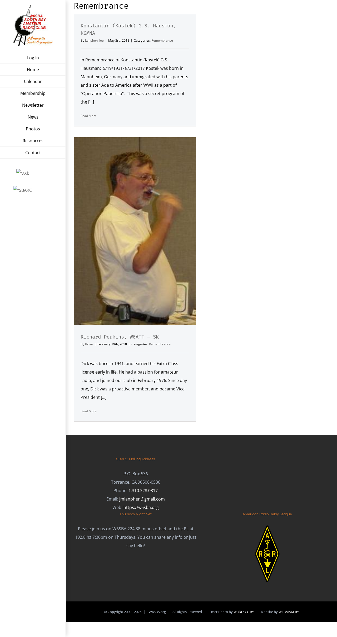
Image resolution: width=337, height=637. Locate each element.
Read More (89, 116)
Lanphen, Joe (94, 40)
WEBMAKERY (289, 611)
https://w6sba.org (141, 507)
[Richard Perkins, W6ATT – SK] (135, 231)
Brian (89, 344)
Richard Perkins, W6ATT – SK (120, 337)
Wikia (238, 611)
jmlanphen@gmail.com (142, 499)
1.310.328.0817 (143, 490)
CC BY (249, 611)
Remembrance (162, 40)
